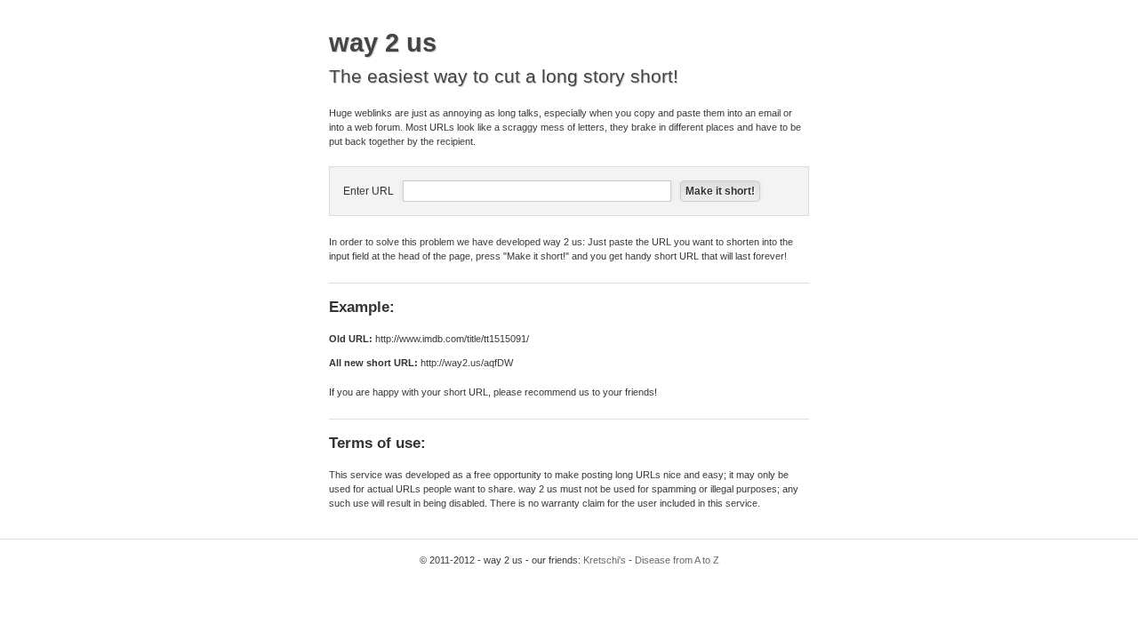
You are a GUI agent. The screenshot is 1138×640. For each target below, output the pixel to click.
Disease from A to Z (677, 560)
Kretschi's (604, 560)
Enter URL (368, 191)
